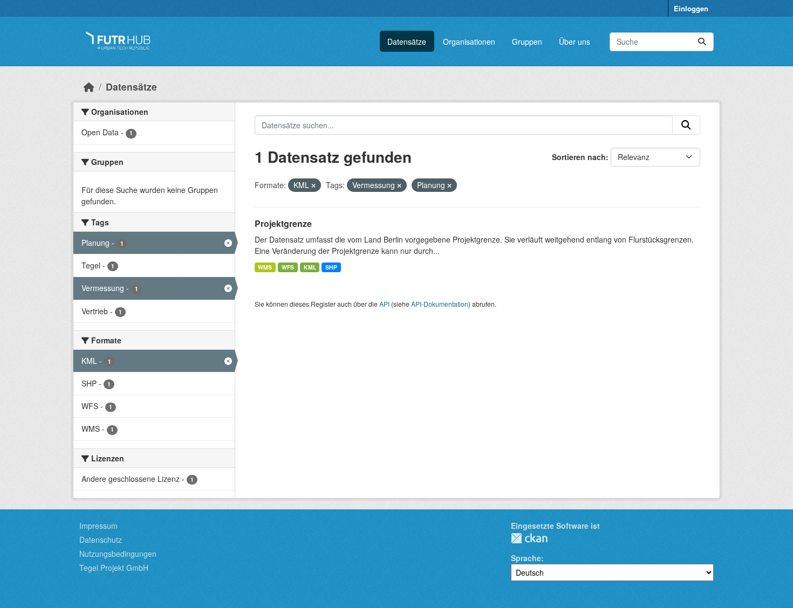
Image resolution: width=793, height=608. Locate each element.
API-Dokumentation (439, 303)
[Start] (89, 86)
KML (310, 267)
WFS (288, 267)
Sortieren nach (579, 156)
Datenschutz (100, 539)
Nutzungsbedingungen (117, 553)
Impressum (98, 525)
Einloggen (691, 8)
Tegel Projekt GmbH (113, 567)
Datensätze (406, 41)
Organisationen (469, 41)
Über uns (574, 41)
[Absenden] (702, 41)
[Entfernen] (313, 185)
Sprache (526, 557)
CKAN (529, 538)
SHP (331, 267)
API (384, 303)
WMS (265, 267)
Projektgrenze (283, 223)
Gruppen (527, 41)
